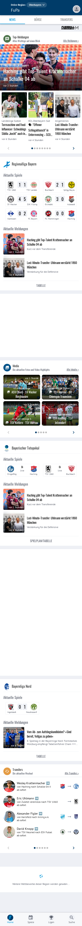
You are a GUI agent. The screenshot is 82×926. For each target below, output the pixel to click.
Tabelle (41, 285)
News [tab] (12, 19)
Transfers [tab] (66, 19)
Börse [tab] (38, 19)
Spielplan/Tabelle (41, 541)
